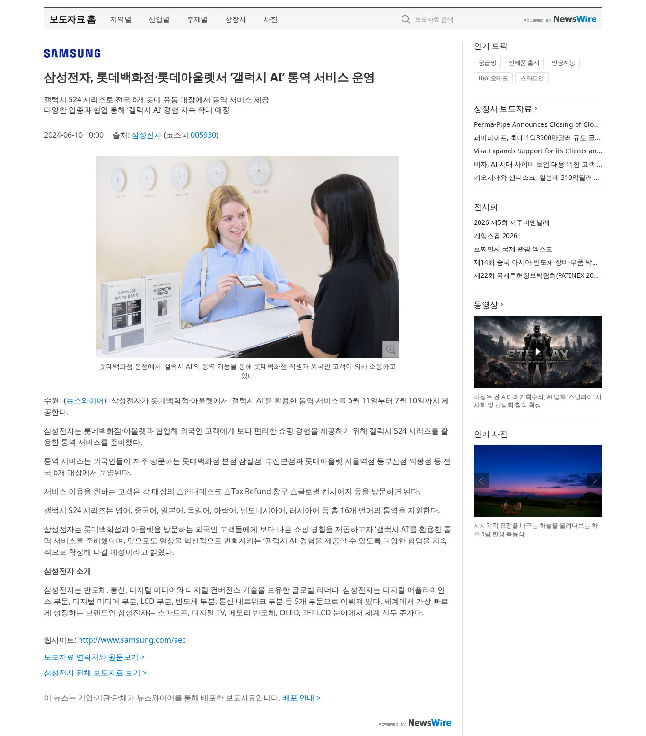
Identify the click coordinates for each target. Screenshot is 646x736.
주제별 (197, 19)
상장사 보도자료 (503, 108)
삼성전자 (146, 135)
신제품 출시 (523, 62)
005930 (203, 135)
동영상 (486, 304)
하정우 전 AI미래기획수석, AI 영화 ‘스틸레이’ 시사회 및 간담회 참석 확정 (538, 400)
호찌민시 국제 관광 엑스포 (513, 248)
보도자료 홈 (73, 19)
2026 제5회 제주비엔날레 (512, 222)
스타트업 (532, 78)
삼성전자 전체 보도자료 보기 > (95, 672)
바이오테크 (493, 78)
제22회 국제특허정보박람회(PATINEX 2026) (538, 275)
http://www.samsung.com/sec (132, 640)
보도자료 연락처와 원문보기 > (94, 657)
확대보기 (390, 349)
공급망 (488, 62)
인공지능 (563, 62)
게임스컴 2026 (495, 235)
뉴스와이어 (85, 400)
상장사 (235, 19)
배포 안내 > (301, 697)
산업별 (159, 19)
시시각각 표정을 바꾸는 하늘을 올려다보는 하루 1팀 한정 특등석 (536, 529)
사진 (270, 19)
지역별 (120, 19)
